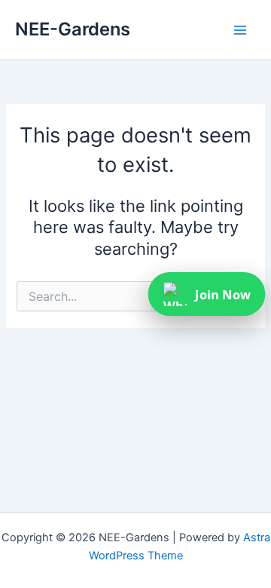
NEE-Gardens (72, 29)
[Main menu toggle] (240, 30)
